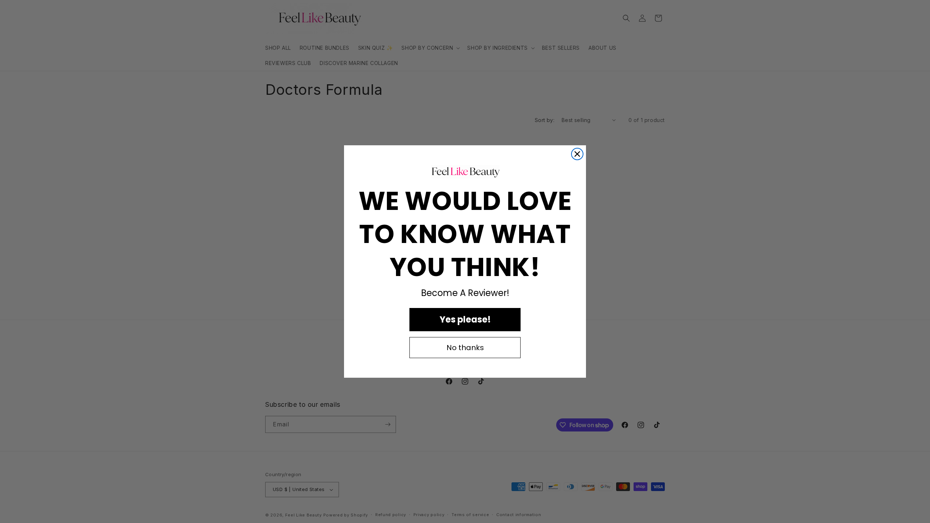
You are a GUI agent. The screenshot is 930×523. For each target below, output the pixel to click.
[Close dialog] (577, 154)
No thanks (465, 347)
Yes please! (465, 319)
